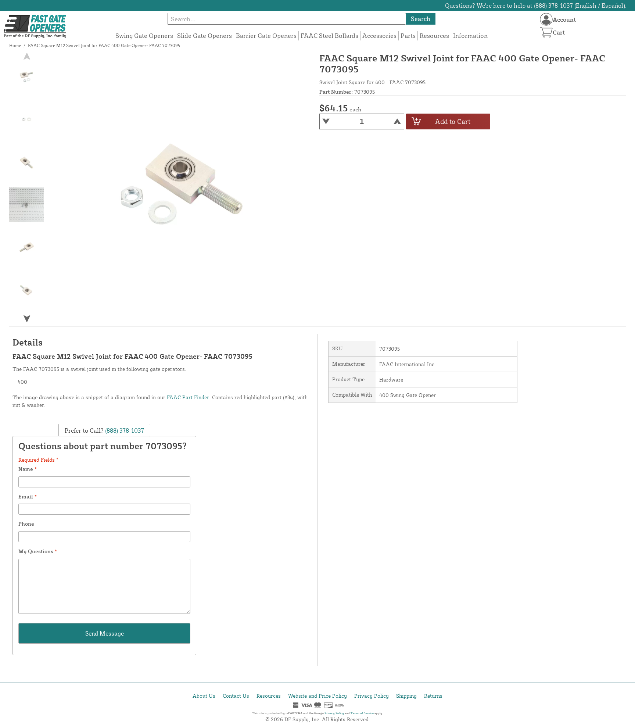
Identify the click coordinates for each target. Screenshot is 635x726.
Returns (433, 696)
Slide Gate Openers (204, 35)
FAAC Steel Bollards (329, 35)
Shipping (406, 696)
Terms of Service (362, 713)
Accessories (379, 35)
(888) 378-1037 (124, 430)
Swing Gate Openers (144, 35)
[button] (27, 318)
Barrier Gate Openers (266, 35)
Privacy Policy (371, 696)
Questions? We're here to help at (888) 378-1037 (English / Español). (536, 5)
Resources (434, 35)
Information (470, 35)
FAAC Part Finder (188, 397)
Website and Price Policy (317, 696)
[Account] (546, 19)
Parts (408, 35)
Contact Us (236, 696)
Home (15, 45)
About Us (204, 696)
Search (420, 18)
